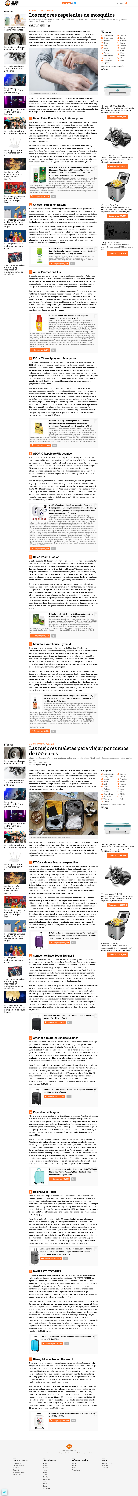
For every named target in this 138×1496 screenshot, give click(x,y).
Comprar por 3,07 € (41, 350)
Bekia (45, 1463)
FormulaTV (17, 1463)
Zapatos (106, 63)
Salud (45, 1475)
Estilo (74, 1468)
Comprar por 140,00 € (52, 1259)
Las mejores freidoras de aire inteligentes (14, 28)
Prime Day (121, 66)
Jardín (106, 45)
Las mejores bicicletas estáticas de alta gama (15, 132)
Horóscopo (46, 1479)
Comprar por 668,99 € (117, 166)
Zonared (16, 1470)
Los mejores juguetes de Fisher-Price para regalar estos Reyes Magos (14, 223)
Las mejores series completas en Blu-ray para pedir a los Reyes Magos (14, 1008)
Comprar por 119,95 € (53, 1344)
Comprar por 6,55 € (41, 636)
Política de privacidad (84, 1453)
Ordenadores (108, 55)
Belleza (45, 1468)
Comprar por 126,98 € (55, 1022)
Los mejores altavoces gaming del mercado (14, 48)
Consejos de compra (108, 66)
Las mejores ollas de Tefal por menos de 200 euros (14, 68)
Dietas (45, 1484)
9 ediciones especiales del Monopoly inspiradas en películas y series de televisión (15, 269)
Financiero (123, 40)
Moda (45, 1465)
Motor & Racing (107, 1463)
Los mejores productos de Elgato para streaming (13, 90)
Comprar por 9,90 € (60, 264)
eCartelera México (19, 1472)
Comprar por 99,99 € (61, 943)
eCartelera (16, 1468)
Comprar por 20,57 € (117, 253)
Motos (122, 50)
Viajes (45, 1481)
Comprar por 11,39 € (42, 445)
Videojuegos (108, 60)
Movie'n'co (16, 1475)
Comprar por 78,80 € (61, 1179)
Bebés (45, 1472)
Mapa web (62, 1453)
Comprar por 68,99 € (117, 117)
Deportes (107, 40)
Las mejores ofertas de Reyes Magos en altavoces (13, 245)
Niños (122, 53)
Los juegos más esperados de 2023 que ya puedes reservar (13, 175)
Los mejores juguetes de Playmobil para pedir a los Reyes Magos (14, 199)
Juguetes (123, 45)
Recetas (46, 1477)
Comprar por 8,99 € (41, 731)
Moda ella (107, 50)
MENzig (75, 1463)
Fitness (74, 1465)
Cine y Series (108, 38)
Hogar (51, 11)
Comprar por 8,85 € (41, 549)
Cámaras (123, 35)
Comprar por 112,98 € (55, 1097)
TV (121, 58)
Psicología (46, 1488)
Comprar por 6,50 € (41, 196)
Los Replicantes (18, 1465)
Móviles (106, 53)
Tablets (122, 55)
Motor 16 (105, 1468)
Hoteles (122, 43)
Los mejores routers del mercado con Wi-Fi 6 (14, 152)
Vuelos (122, 60)
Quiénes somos (51, 1453)
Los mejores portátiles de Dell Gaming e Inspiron (15, 111)
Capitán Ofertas (36, 11)
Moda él (122, 48)
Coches (122, 38)
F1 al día (105, 1465)
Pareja (45, 1470)
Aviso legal (71, 1453)
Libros (106, 48)
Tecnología (107, 58)
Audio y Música (109, 35)
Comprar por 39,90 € (117, 216)
